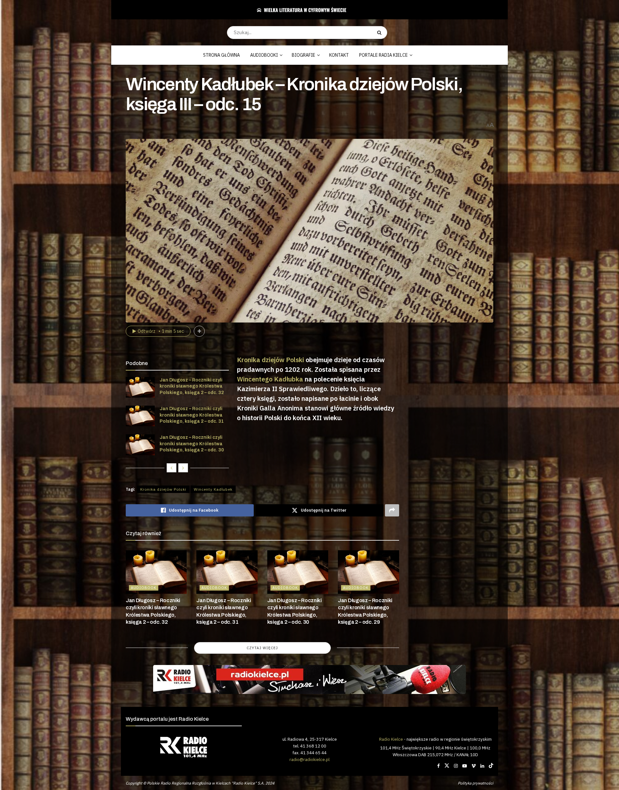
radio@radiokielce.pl (309, 759)
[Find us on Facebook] (438, 765)
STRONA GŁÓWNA (221, 55)
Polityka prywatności (475, 783)
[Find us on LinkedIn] (482, 765)
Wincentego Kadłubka (270, 379)
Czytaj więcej (262, 648)
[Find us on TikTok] (491, 765)
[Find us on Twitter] (446, 765)
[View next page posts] (183, 467)
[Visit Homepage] (307, 9)
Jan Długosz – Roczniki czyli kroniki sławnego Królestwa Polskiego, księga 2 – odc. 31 (192, 415)
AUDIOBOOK (143, 587)
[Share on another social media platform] (392, 510)
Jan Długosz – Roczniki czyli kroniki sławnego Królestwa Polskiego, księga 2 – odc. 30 (192, 443)
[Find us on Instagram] (456, 765)
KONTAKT (339, 55)
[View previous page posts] (171, 467)
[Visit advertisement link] (309, 679)
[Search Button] (380, 32)
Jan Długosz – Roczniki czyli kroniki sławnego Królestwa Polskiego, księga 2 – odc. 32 (192, 386)
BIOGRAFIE (303, 55)
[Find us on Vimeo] (473, 765)
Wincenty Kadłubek (213, 489)
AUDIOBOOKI (264, 55)
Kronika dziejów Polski (270, 359)
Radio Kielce (391, 739)
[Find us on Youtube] (464, 765)
